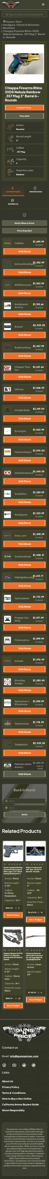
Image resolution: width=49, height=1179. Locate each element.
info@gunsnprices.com (24, 1056)
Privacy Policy (10, 1087)
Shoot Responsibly (13, 1110)
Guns (19, 21)
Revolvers (9, 27)
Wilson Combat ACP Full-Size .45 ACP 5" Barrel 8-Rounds (34, 870)
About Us (7, 1081)
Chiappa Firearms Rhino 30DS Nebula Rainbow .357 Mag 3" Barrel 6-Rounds (24, 34)
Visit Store (24, 251)
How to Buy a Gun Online (16, 1098)
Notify (24, 814)
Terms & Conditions (14, 1092)
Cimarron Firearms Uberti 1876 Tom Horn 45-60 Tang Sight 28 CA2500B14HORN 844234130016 (34, 956)
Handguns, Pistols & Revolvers (21, 24)
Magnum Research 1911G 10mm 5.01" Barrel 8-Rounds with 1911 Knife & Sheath (13, 956)
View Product (13, 915)
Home (9, 21)
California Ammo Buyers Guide (20, 1104)
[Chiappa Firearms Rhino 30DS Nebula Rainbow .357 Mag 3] (24, 63)
